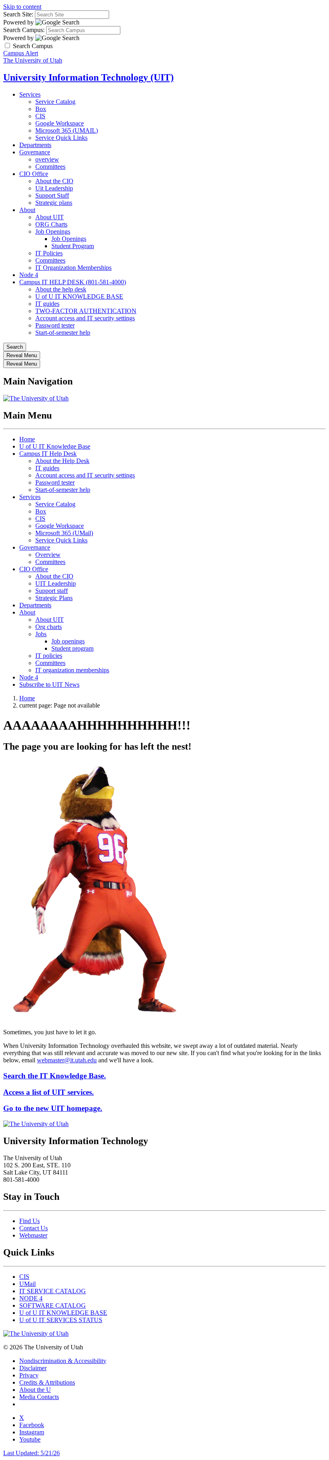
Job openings (68, 641)
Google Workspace (59, 123)
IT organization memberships (72, 670)
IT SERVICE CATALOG (52, 1291)
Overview (48, 554)
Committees (50, 166)
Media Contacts (39, 1396)
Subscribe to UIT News (49, 684)
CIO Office (33, 173)
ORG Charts (51, 224)
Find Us (29, 1220)
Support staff (51, 590)
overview (47, 159)
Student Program (72, 246)
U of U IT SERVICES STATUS (60, 1319)
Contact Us (33, 1228)
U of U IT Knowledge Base (54, 446)
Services (30, 94)
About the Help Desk (62, 460)
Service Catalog (55, 101)
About (27, 209)
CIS (40, 116)
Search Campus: (24, 29)
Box (40, 108)
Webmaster (33, 1235)
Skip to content (22, 6)
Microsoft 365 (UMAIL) (66, 130)
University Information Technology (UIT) (88, 77)
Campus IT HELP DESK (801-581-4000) (72, 282)
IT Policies (49, 253)
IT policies (48, 655)
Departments (35, 145)
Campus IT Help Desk (48, 453)
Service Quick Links (61, 137)
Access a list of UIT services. (48, 1092)
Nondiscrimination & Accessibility (62, 1360)
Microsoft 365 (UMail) (64, 533)
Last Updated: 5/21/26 (31, 1453)
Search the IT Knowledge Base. (54, 1076)
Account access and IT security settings (85, 318)
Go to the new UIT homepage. (52, 1108)
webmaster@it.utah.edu (67, 1060)
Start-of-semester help (62, 332)
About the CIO (54, 181)
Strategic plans (53, 202)
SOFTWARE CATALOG (52, 1305)
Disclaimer (33, 1368)
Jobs (41, 634)
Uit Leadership (54, 188)
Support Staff (52, 195)
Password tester (55, 325)
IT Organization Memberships (73, 267)
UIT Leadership (55, 583)
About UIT (49, 217)
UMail (27, 1283)
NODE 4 (31, 1298)
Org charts (48, 626)
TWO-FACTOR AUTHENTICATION (85, 310)
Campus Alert (20, 53)
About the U (35, 1389)
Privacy (29, 1375)
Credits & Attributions (47, 1382)
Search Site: (18, 14)
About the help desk (60, 289)
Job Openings (52, 231)
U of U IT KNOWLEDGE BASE (79, 296)
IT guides (47, 303)
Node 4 (28, 274)
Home (27, 439)
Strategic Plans (54, 598)
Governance (34, 152)
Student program (72, 648)
